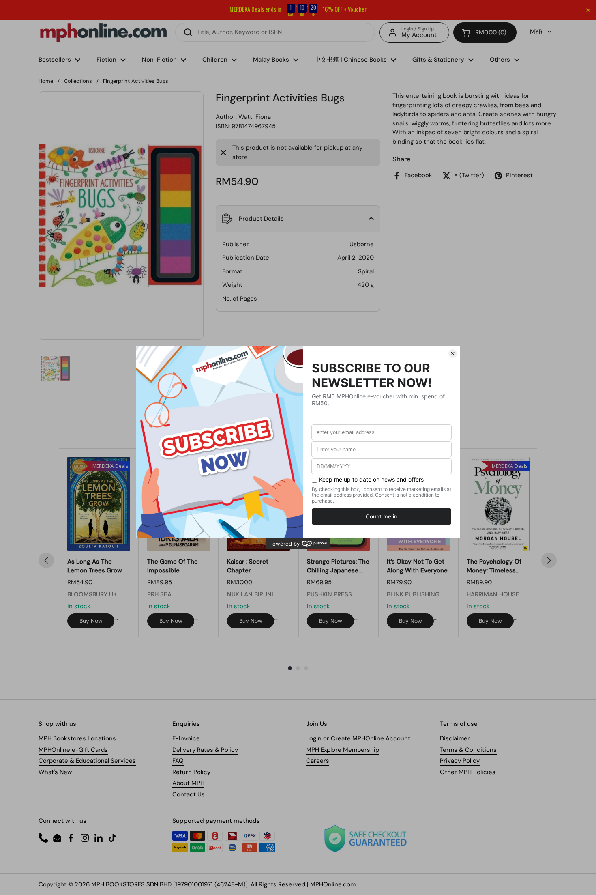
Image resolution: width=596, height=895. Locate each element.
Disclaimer (455, 738)
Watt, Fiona (254, 117)
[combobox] (275, 32)
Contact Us (188, 794)
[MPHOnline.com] (103, 32)
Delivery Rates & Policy (205, 750)
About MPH (188, 783)
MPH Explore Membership (342, 750)
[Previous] (46, 560)
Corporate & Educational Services (87, 761)
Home (46, 80)
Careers (317, 761)
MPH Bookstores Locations (77, 738)
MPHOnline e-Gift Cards (73, 750)
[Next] (549, 560)
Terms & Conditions (468, 750)
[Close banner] (588, 10)
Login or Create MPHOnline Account (358, 738)
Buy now (91, 620)
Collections (78, 80)
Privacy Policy (460, 761)
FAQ (178, 761)
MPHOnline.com (333, 884)
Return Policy (191, 772)
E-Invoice (186, 738)
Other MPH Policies (467, 772)
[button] (485, 32)
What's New (55, 772)
